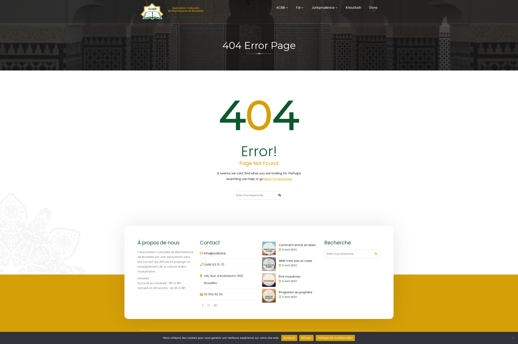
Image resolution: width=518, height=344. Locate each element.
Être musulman (289, 277)
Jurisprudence (323, 7)
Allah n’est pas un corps (295, 261)
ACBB (280, 7)
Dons (373, 7)
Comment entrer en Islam (297, 245)
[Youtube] (215, 305)
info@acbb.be (215, 253)
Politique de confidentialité (335, 337)
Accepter (289, 337)
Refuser (306, 337)
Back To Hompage (278, 179)
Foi (298, 7)
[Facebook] (202, 305)
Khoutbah (353, 7)
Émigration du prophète (295, 292)
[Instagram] (208, 305)
